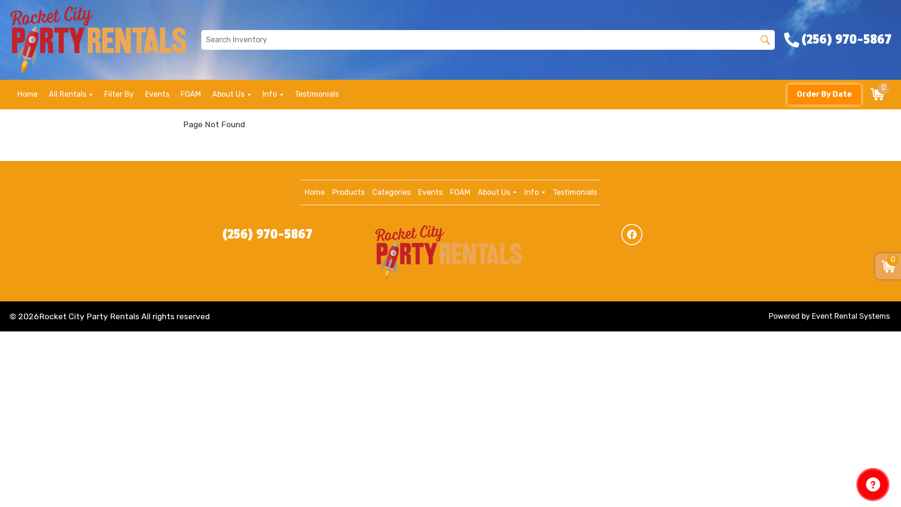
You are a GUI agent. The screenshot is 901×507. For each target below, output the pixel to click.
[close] (887, 13)
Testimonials (317, 94)
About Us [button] (229, 94)
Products (348, 192)
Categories (391, 192)
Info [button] (270, 94)
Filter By (119, 94)
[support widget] (873, 484)
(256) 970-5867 (267, 234)
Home (27, 94)
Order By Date (824, 94)
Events (157, 94)
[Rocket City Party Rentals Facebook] (631, 234)
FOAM (191, 94)
